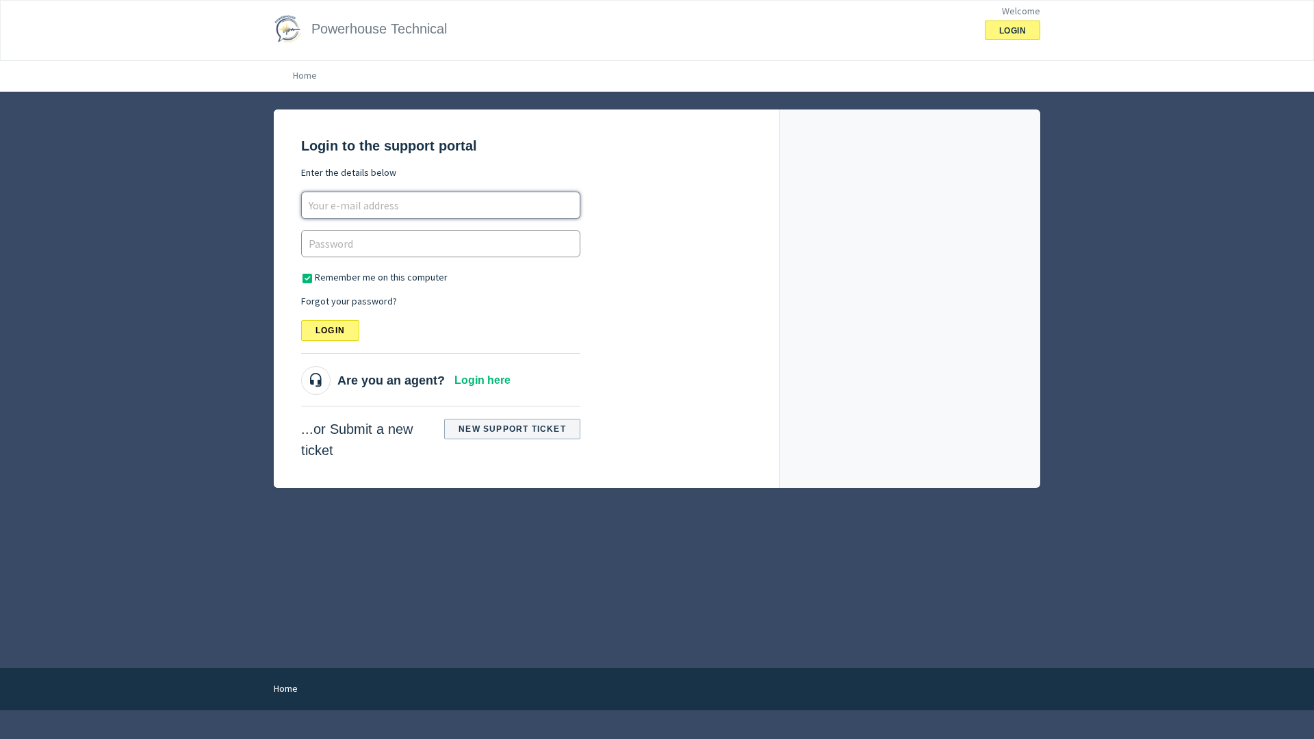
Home (305, 75)
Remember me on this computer (381, 277)
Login (330, 330)
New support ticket (512, 429)
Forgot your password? (349, 301)
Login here (482, 380)
